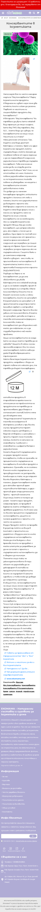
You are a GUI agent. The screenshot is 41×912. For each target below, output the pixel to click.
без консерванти (12, 685)
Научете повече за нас (10, 765)
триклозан (28, 691)
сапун (12, 691)
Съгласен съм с (20, 841)
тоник (19, 691)
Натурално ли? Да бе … (18, 669)
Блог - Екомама (10, 18)
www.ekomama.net (16, 679)
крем (5, 691)
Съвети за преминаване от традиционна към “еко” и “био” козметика (18, 656)
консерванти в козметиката (18, 688)
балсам (19, 682)
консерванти (28, 685)
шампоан (7, 694)
